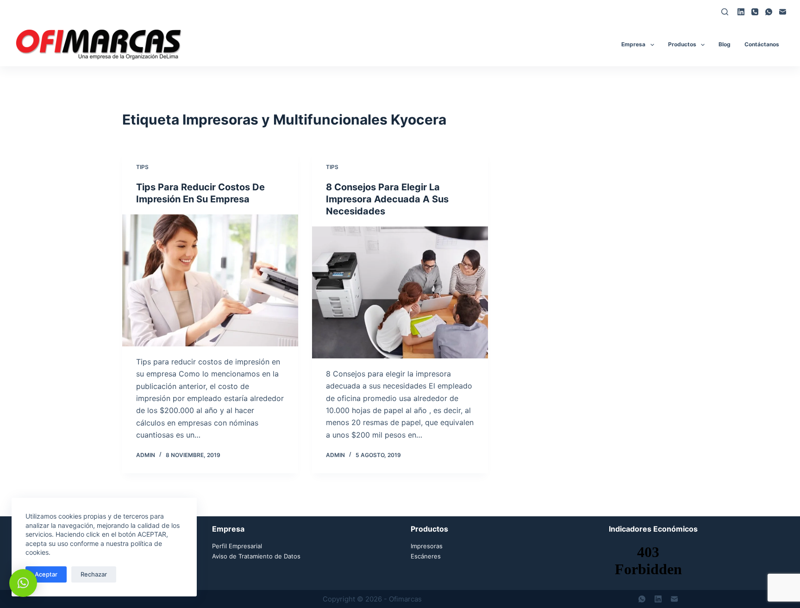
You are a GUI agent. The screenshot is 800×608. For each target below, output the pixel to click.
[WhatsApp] (768, 11)
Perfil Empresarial (237, 546)
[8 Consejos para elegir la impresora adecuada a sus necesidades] (400, 292)
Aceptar (46, 574)
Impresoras (427, 546)
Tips (142, 166)
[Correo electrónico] (782, 11)
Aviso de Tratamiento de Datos (256, 556)
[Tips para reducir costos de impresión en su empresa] (210, 280)
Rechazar (94, 574)
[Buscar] (724, 11)
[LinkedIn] (741, 11)
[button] (23, 583)
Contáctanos (761, 44)
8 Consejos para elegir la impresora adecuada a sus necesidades (387, 199)
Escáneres (426, 556)
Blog (725, 44)
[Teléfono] (754, 11)
